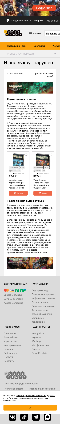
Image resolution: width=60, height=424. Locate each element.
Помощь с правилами (43, 306)
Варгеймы (39, 46)
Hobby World (38, 333)
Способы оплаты (13, 295)
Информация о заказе (43, 298)
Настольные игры (16, 46)
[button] (13, 173)
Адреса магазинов (13, 303)
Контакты (9, 361)
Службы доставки (13, 299)
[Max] (47, 417)
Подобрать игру (40, 290)
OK (30, 408)
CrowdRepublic (39, 353)
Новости (8, 357)
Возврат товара (40, 302)
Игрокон (36, 337)
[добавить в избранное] (26, 155)
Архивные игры (40, 310)
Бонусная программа (43, 294)
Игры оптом (10, 341)
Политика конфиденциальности (21, 383)
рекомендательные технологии (31, 395)
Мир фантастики (40, 345)
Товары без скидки (42, 314)
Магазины (52, 20)
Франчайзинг (11, 337)
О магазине (10, 333)
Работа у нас (10, 353)
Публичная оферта (14, 388)
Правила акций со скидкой (42, 388)
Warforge (36, 341)
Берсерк (36, 349)
